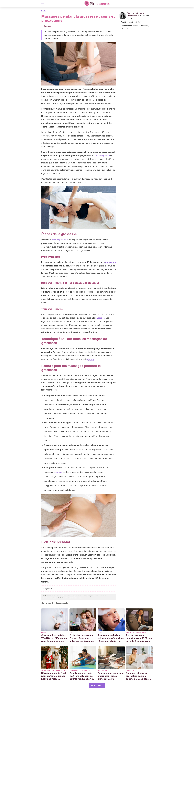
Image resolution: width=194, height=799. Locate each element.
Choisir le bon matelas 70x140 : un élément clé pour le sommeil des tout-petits (54, 638)
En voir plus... (97, 685)
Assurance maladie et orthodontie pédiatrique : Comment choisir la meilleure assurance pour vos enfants (111, 638)
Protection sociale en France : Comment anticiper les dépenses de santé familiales (81, 638)
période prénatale (60, 240)
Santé (71, 633)
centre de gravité (102, 155)
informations (103, 670)
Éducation (130, 670)
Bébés (43, 11)
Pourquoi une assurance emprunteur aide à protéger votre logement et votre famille (111, 676)
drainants (58, 472)
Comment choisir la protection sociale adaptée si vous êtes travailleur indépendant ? (138, 676)
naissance (100, 318)
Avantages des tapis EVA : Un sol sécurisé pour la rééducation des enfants (82, 676)
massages (110, 262)
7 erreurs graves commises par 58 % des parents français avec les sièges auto (139, 638)
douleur (90, 359)
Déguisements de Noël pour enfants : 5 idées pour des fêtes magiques (53, 676)
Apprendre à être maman (136, 633)
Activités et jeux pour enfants (54, 670)
